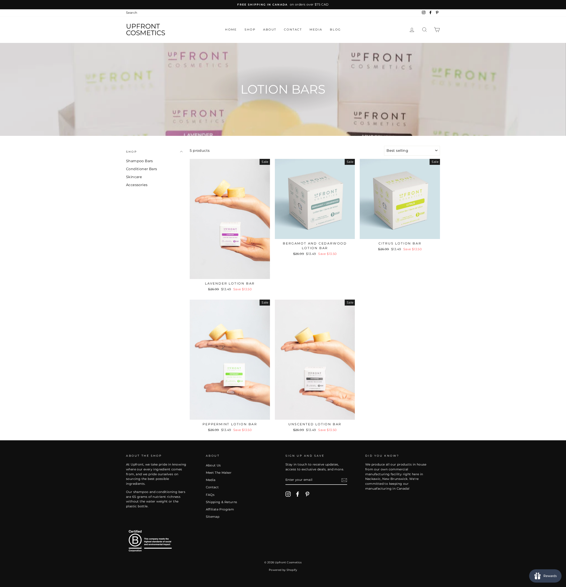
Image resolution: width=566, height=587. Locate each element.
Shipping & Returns (221, 502)
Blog (335, 29)
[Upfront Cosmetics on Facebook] (297, 494)
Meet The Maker (219, 472)
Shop (250, 29)
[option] (283, 4)
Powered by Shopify (283, 570)
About (269, 29)
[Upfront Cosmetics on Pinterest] (307, 494)
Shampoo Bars (139, 161)
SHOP (131, 151)
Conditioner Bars (141, 169)
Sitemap (213, 516)
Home (231, 29)
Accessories (136, 185)
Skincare (134, 177)
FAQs (210, 495)
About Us (213, 465)
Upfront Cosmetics (145, 29)
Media (316, 29)
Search (131, 12)
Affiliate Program (220, 509)
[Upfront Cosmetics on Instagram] (288, 494)
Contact (293, 29)
